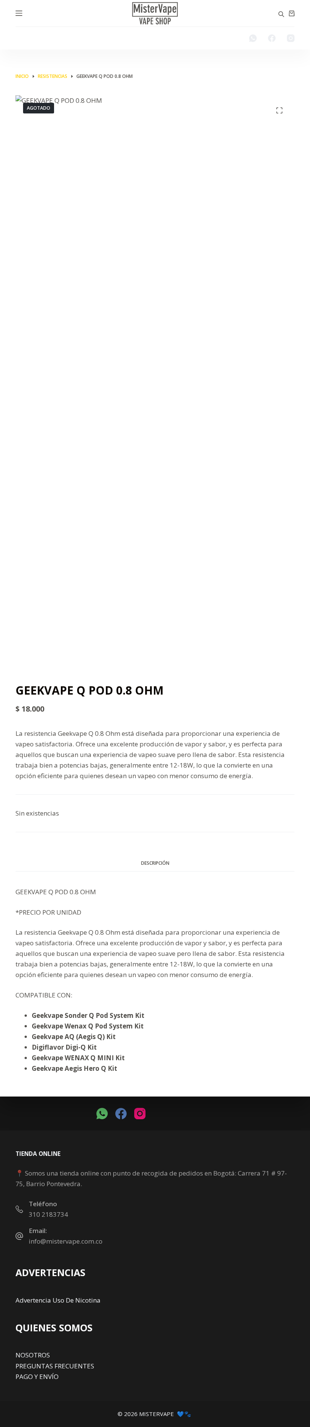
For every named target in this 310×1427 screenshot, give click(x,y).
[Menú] (19, 13)
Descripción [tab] (155, 863)
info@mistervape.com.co (65, 1241)
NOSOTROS (33, 1355)
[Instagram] (290, 38)
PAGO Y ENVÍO (37, 1376)
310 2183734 (48, 1214)
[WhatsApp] (253, 38)
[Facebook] (272, 38)
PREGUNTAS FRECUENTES (55, 1366)
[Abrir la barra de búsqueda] (281, 13)
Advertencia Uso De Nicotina (58, 1300)
